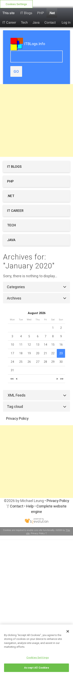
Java (36, 22)
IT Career (9, 22)
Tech (24, 22)
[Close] (68, 631)
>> (61, 379)
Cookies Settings (16, 4)
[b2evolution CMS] (36, 520)
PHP (40, 13)
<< (12, 379)
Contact (50, 22)
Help (30, 506)
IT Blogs (26, 13)
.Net (52, 13)
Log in (66, 22)
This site (8, 13)
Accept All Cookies (36, 667)
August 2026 (36, 313)
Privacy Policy (17, 418)
